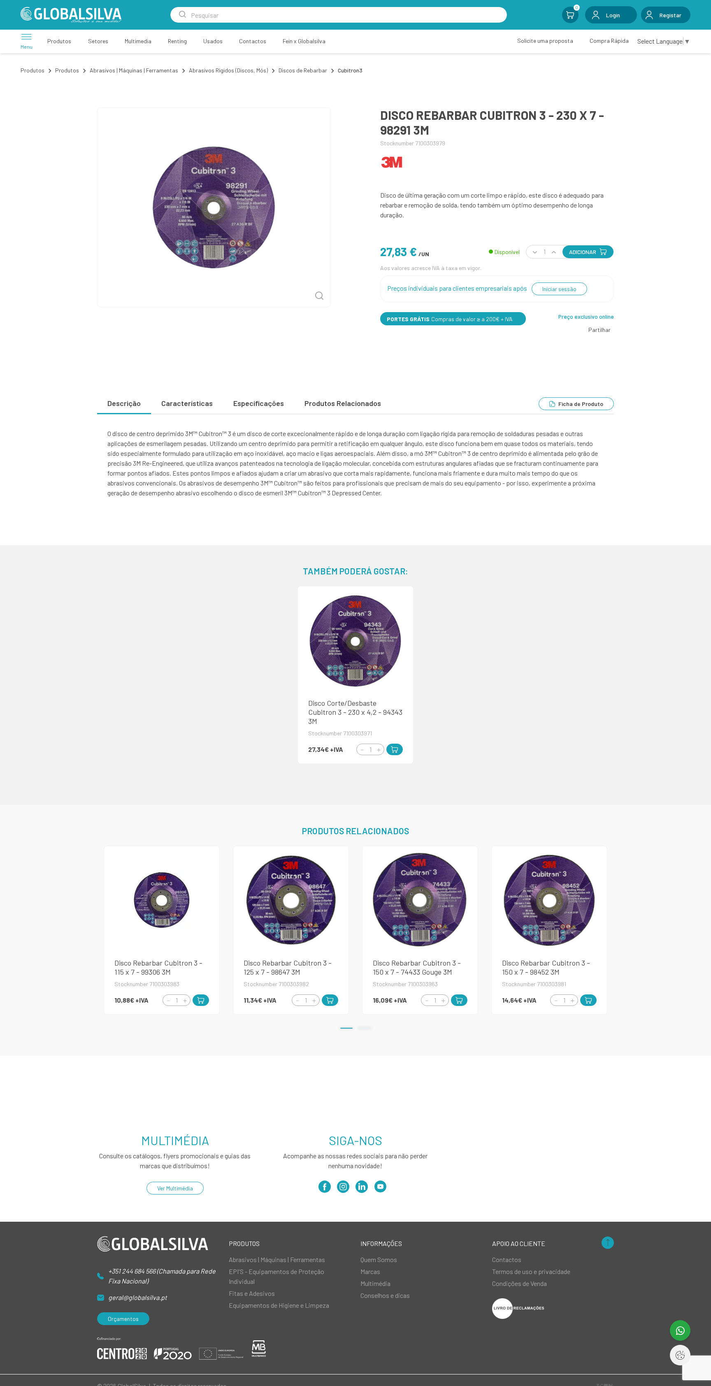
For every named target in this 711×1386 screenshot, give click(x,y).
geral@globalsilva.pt (137, 1297)
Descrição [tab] (124, 403)
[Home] (71, 15)
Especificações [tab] (258, 403)
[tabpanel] (355, 463)
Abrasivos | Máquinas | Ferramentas (134, 70)
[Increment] (378, 749)
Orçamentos (123, 1318)
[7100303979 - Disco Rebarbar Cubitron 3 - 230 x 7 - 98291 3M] (214, 207)
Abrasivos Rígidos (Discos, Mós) (228, 70)
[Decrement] (362, 749)
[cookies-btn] (680, 1355)
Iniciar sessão (559, 288)
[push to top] (608, 1243)
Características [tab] (187, 403)
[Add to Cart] (394, 749)
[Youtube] (380, 1189)
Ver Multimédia (175, 1188)
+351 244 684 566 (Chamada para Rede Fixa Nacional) (162, 1276)
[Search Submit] (182, 15)
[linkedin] (362, 1189)
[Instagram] (343, 1189)
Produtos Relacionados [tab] (342, 403)
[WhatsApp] (680, 1330)
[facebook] (324, 1189)
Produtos (32, 70)
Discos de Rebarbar (303, 70)
